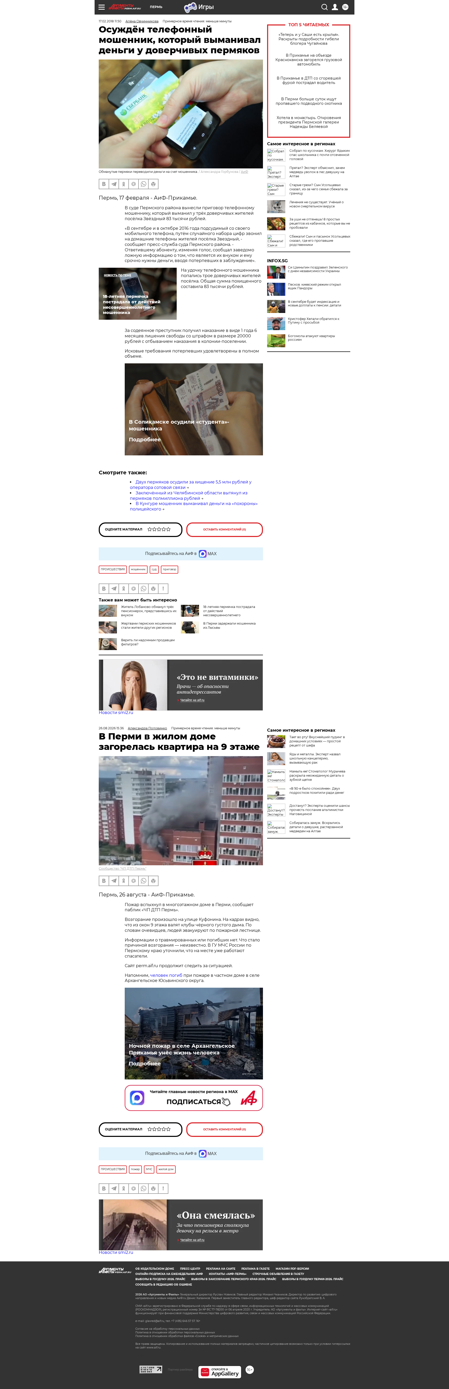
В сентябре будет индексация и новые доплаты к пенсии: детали (314, 303)
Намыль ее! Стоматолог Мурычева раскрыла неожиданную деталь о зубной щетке (317, 775)
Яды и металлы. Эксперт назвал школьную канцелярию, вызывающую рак (315, 758)
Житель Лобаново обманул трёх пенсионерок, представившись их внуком (148, 611)
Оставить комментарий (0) (224, 529)
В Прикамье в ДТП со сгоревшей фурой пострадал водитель (309, 80)
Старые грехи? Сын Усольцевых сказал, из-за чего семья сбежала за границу (318, 189)
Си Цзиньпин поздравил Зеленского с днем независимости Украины (318, 269)
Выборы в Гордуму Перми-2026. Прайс (312, 1279)
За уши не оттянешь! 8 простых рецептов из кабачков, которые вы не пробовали (319, 223)
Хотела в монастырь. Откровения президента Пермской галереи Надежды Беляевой (309, 122)
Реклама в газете (255, 1268)
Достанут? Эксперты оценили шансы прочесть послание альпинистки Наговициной (319, 810)
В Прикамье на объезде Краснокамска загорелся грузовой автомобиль (308, 60)
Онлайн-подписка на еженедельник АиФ (169, 1274)
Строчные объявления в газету (278, 1274)
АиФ (244, 172)
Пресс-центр (190, 1268)
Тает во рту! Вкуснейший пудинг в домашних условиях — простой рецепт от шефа (317, 741)
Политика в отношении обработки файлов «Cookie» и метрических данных (187, 1336)
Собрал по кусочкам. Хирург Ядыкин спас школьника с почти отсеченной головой (319, 155)
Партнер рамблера (180, 1369)
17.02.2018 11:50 (110, 21)
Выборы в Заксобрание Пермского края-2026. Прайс (233, 1279)
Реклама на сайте (220, 1268)
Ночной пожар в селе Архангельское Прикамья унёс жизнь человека (182, 1049)
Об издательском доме (154, 1268)
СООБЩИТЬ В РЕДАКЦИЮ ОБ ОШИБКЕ (163, 1284)
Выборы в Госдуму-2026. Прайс (160, 1279)
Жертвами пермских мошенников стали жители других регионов (148, 625)
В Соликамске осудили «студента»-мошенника (179, 425)
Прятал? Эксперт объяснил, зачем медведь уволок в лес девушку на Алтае (317, 172)
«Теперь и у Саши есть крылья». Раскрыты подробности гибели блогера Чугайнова (309, 39)
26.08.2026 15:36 (111, 728)
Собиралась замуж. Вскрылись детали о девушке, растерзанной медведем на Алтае (316, 827)
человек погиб (166, 975)
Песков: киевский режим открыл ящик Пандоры (314, 286)
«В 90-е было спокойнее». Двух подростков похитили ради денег (316, 791)
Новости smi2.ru (116, 712)
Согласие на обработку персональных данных (167, 1329)
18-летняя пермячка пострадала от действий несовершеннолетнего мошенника (218, 613)
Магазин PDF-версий (292, 1268)
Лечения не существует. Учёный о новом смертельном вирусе (316, 204)
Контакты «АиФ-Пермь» (228, 1274)
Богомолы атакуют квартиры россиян (311, 338)
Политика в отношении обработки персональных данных (175, 1332)
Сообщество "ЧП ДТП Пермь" (122, 868)
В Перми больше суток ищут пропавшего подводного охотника (309, 101)
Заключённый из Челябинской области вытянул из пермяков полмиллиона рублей (189, 495)
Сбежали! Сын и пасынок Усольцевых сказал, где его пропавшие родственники (319, 240)
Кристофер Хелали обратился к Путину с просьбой (313, 320)
